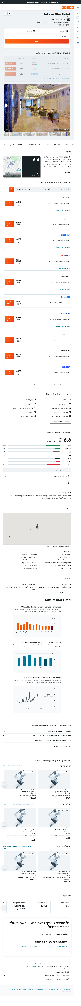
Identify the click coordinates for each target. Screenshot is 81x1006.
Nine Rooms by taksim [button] (29, 830)
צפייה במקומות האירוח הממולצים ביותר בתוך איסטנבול (17, 847)
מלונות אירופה (52, 989)
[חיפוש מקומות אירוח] (77, 18)
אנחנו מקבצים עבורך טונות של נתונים (57, 976)
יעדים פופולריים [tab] (47, 934)
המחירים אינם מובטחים (31, 966)
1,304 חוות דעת (57, 20)
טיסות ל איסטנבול (62, 946)
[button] (2, 2)
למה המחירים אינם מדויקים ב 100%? (57, 979)
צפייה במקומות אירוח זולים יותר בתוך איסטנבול (18, 804)
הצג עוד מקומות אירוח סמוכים (12, 766)
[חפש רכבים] (77, 22)
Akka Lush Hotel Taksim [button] (28, 790)
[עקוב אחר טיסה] (77, 32)
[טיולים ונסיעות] (77, 37)
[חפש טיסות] (77, 13)
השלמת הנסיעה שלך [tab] (61, 934)
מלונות (60, 989)
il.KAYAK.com (67, 989)
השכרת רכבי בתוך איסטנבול (29, 946)
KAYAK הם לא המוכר (62, 972)
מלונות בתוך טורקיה (42, 989)
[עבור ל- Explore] (77, 27)
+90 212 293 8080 (63, 25)
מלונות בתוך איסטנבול (60, 949)
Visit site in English (33, 2)
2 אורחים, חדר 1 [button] (63, 36)
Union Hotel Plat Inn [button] (63, 872)
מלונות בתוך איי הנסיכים (29, 989)
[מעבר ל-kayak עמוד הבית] (68, 7)
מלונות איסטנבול (16, 989)
